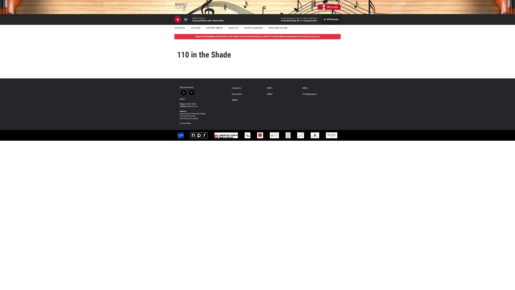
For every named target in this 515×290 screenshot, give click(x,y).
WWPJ (269, 88)
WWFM (182, 99)
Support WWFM (214, 28)
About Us (233, 28)
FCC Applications (309, 94)
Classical (179, 28)
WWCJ (305, 88)
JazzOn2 (196, 28)
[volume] (185, 20)
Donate (334, 7)
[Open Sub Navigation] (187, 28)
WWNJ (270, 94)
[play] (178, 19)
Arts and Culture (278, 28)
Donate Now (237, 94)
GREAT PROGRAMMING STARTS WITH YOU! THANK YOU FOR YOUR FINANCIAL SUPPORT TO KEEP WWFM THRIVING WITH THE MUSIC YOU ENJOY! (257, 37)
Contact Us (236, 88)
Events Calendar (253, 28)
